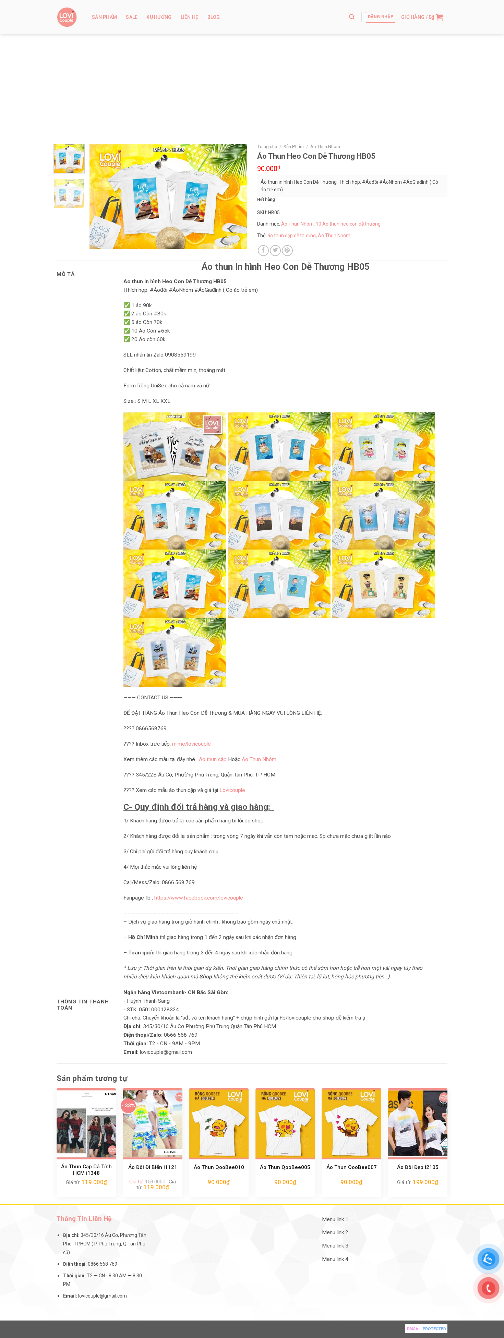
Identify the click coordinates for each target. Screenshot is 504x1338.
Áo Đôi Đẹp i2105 (418, 1167)
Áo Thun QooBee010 (219, 1167)
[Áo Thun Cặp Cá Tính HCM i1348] (86, 1123)
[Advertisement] (252, 86)
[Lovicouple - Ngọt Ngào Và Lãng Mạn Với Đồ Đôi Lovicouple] (67, 17)
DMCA (412, 1329)
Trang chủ (267, 146)
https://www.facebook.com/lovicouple (198, 898)
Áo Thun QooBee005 (285, 1167)
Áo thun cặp (213, 759)
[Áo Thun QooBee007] (351, 1123)
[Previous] (101, 196)
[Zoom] (98, 241)
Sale (131, 17)
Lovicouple (232, 790)
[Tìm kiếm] (352, 17)
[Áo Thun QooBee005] (285, 1123)
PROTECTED (434, 1329)
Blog (213, 17)
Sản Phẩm (104, 17)
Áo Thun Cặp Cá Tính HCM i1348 (86, 1170)
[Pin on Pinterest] (287, 250)
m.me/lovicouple (191, 744)
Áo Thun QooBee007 (351, 1167)
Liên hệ (190, 17)
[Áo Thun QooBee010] (219, 1123)
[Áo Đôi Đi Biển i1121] (152, 1123)
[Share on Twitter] (275, 250)
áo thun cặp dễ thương (291, 235)
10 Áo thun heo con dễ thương (348, 224)
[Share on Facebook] (263, 250)
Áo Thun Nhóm (325, 146)
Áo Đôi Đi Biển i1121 (152, 1167)
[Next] (235, 196)
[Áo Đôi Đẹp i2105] (417, 1123)
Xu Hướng (158, 17)
